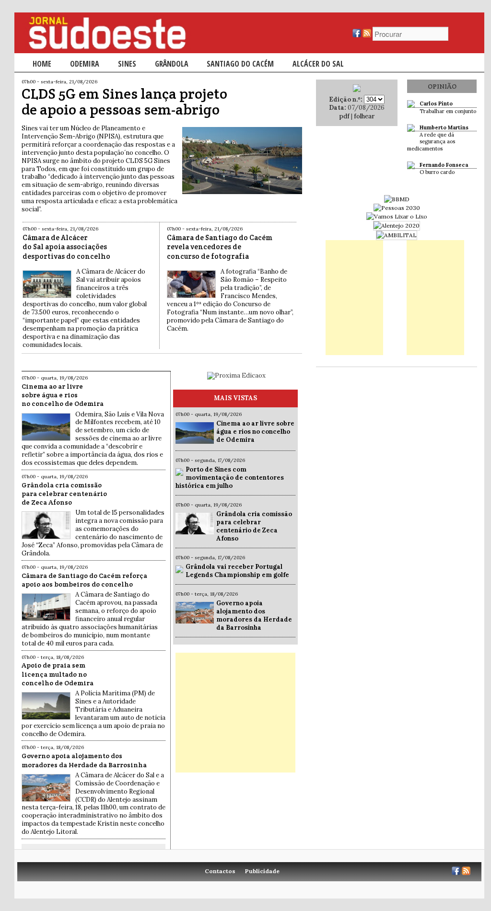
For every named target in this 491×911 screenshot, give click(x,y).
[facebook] (356, 35)
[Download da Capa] (357, 90)
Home (42, 63)
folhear (364, 116)
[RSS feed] (366, 35)
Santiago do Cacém (240, 63)
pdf (344, 116)
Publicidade (262, 871)
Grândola (171, 63)
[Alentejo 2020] (396, 225)
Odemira (84, 63)
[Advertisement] (235, 713)
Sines (127, 63)
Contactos (220, 871)
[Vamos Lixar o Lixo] (396, 216)
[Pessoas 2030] (397, 207)
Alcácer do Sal (318, 63)
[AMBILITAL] (396, 235)
